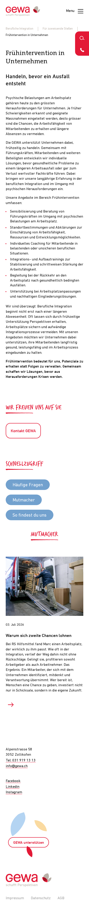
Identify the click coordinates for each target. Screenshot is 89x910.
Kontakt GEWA (23, 431)
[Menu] (80, 11)
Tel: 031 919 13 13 (21, 760)
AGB (61, 898)
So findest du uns (30, 515)
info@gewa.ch (17, 766)
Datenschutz (41, 898)
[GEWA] (23, 11)
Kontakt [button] (82, 50)
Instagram (14, 792)
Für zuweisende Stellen (58, 28)
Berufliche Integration (19, 28)
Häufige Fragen (28, 485)
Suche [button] (82, 37)
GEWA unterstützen (28, 843)
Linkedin (12, 787)
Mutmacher (24, 500)
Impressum (15, 898)
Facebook (13, 781)
